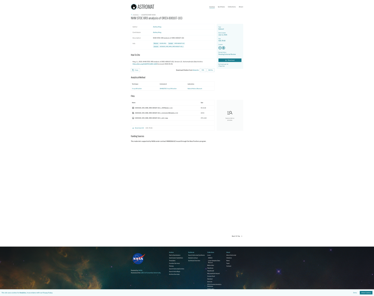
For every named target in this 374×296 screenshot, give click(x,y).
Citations (229, 258)
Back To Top (236, 236)
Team (228, 263)
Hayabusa (210, 268)
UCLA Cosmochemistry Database (214, 285)
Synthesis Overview (194, 260)
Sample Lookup (193, 258)
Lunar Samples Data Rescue (214, 261)
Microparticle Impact (213, 273)
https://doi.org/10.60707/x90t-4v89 (145, 64)
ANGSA (210, 258)
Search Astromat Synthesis (196, 255)
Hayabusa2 (210, 271)
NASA (140, 270)
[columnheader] (145, 84)
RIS (203, 70)
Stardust (210, 279)
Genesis (209, 281)
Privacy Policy (47, 293)
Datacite (196, 70)
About (241, 7)
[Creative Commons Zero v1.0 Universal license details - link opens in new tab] (229, 47)
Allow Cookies (366, 292)
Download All (139, 128)
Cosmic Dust (211, 276)
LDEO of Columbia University (151, 273)
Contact (228, 266)
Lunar (209, 255)
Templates (172, 260)
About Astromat (231, 255)
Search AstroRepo (174, 271)
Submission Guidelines (176, 258)
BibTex (210, 70)
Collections (232, 7)
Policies (171, 266)
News (228, 260)
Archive (212, 7)
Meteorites (210, 265)
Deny (355, 292)
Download (231, 60)
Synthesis (221, 7)
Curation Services (174, 263)
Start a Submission (174, 255)
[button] (176, 43)
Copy (136, 70)
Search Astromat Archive (176, 269)
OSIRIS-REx (210, 289)
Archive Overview (174, 274)
